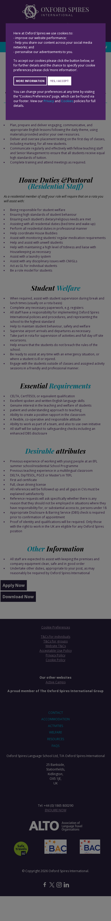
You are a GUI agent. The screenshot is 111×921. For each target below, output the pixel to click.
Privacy (49, 101)
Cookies (67, 101)
